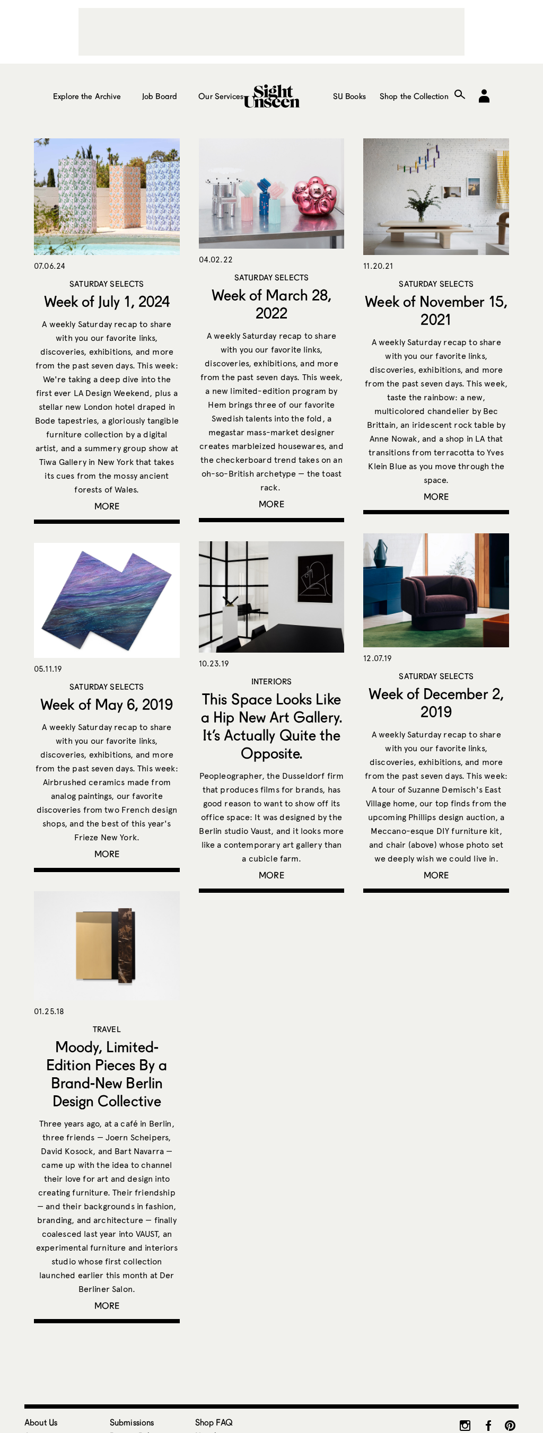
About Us (40, 1422)
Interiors (271, 681)
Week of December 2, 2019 (436, 702)
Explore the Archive (87, 96)
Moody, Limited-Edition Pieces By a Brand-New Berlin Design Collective (106, 1074)
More (107, 506)
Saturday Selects (106, 283)
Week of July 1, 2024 (107, 301)
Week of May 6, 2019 (106, 704)
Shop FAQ (214, 1422)
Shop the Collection (414, 96)
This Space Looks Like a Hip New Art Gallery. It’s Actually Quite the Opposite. (271, 726)
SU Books (349, 96)
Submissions (132, 1422)
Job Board (159, 96)
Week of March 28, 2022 (271, 304)
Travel (107, 1029)
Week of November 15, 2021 (436, 310)
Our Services (220, 96)
